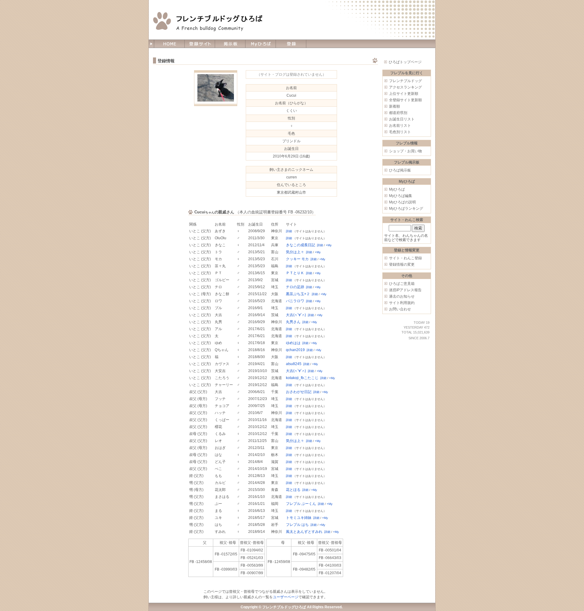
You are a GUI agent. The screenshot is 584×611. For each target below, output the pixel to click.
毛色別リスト (400, 132)
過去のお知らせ (402, 296)
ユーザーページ (285, 597)
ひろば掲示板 (400, 170)
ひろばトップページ (405, 62)
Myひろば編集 (400, 196)
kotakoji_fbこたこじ (302, 378)
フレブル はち (297, 525)
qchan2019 (295, 350)
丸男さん (293, 322)
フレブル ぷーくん (301, 504)
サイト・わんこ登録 (405, 258)
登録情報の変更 (402, 264)
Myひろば (397, 189)
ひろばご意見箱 (402, 283)
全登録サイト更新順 (405, 100)
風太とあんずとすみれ (304, 532)
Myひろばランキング (406, 208)
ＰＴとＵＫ (295, 273)
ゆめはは (293, 343)
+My (329, 245)
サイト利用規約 (402, 303)
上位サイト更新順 (403, 93)
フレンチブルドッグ (405, 81)
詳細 (289, 231)
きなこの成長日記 (300, 245)
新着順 (394, 106)
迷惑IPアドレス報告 (405, 290)
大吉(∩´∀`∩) (296, 315)
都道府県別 (398, 113)
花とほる (293, 490)
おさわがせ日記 (298, 392)
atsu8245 (293, 364)
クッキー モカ (297, 259)
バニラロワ (295, 301)
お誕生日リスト (402, 119)
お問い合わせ (400, 309)
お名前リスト (400, 125)
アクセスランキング (405, 87)
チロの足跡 (295, 287)
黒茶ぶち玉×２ (298, 294)
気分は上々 (295, 252)
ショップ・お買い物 (405, 151)
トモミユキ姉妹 (298, 518)
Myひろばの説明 (402, 202)
